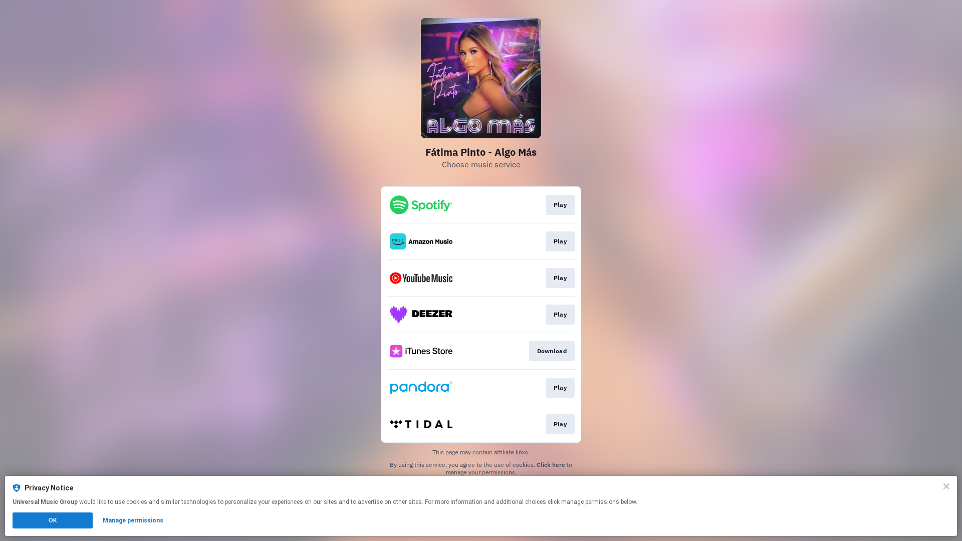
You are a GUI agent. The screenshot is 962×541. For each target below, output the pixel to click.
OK (53, 520)
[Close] (946, 486)
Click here (551, 464)
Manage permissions (133, 520)
